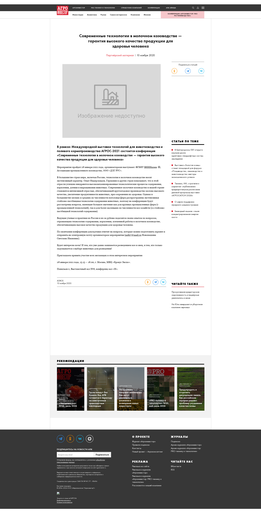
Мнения (147, 14)
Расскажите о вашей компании (146, 485)
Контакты (136, 448)
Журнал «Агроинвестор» (144, 441)
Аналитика (92, 14)
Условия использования (64, 502)
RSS (173, 469)
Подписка (175, 441)
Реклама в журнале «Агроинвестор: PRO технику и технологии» (146, 478)
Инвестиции (77, 14)
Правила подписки (141, 444)
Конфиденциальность (64, 500)
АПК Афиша (171, 8)
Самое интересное (118, 14)
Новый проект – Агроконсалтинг (147, 451)
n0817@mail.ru (133, 235)
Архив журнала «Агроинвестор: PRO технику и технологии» (186, 450)
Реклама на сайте (140, 466)
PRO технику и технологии (103, 8)
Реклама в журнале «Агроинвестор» (141, 471)
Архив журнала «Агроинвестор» (186, 444)
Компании (135, 14)
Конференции (154, 8)
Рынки (103, 14)
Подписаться (102, 454)
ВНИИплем (150, 167)
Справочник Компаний (131, 8)
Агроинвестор (78, 8)
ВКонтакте (176, 466)
